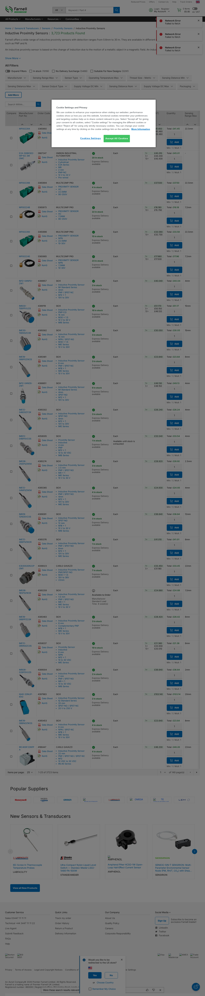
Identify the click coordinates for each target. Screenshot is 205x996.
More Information (140, 129)
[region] (104, 123)
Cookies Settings (90, 138)
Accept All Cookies (116, 138)
